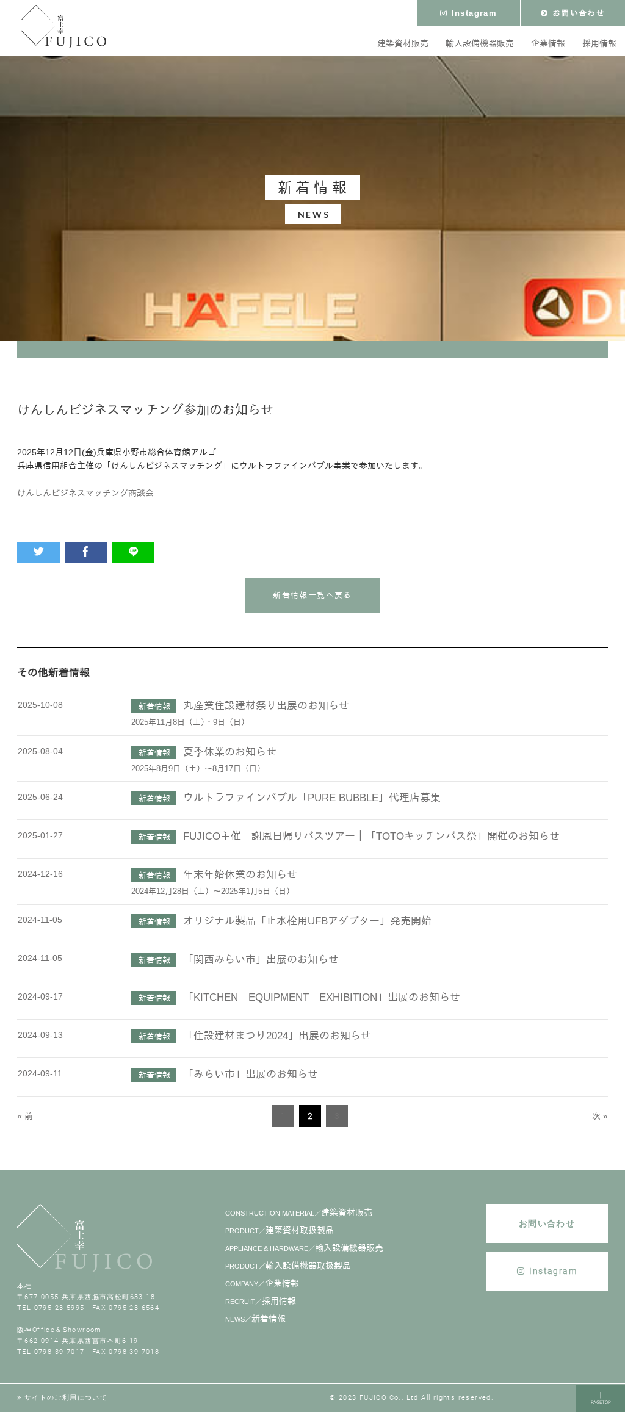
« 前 (25, 1116)
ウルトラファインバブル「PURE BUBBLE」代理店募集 (312, 798)
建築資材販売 (298, 1212)
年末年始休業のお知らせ (240, 875)
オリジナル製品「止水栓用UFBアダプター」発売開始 (307, 921)
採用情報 (260, 1301)
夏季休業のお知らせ (229, 752)
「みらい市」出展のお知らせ (250, 1074)
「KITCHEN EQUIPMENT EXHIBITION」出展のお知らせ (321, 997)
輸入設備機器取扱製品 (288, 1265)
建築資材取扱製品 (279, 1230)
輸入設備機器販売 (304, 1248)
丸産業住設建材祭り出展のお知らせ (266, 705)
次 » (600, 1116)
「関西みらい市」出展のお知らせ (261, 959)
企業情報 (262, 1283)
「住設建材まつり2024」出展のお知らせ (277, 1036)
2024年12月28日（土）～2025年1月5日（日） (212, 891)
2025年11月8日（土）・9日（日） (190, 722)
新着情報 (255, 1319)
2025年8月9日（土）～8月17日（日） (198, 769)
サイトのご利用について (65, 1398)
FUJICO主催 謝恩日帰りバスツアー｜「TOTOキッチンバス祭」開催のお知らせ (371, 836)
